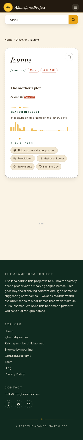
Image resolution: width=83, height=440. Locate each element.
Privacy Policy (15, 374)
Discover (21, 39)
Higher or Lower (54, 158)
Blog (8, 368)
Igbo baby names (17, 337)
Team (8, 362)
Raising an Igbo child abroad (24, 343)
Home (9, 39)
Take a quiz (25, 166)
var (16, 97)
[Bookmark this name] (69, 57)
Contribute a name (18, 356)
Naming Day (50, 166)
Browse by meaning (19, 349)
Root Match (25, 158)
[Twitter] (18, 404)
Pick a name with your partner (36, 150)
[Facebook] (8, 404)
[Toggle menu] (75, 7)
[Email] (28, 404)
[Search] (73, 19)
